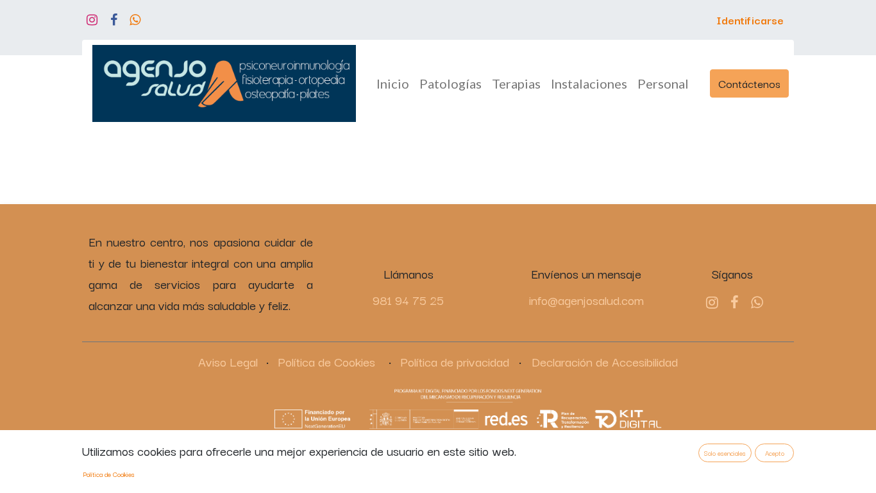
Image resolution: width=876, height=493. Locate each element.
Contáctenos (749, 83)
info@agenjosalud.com (586, 299)
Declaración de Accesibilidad (605, 361)
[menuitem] (392, 83)
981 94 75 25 (408, 299)
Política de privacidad (454, 361)
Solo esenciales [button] (725, 452)
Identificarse (750, 19)
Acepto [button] (774, 452)
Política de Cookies (326, 361)
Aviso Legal (228, 361)
